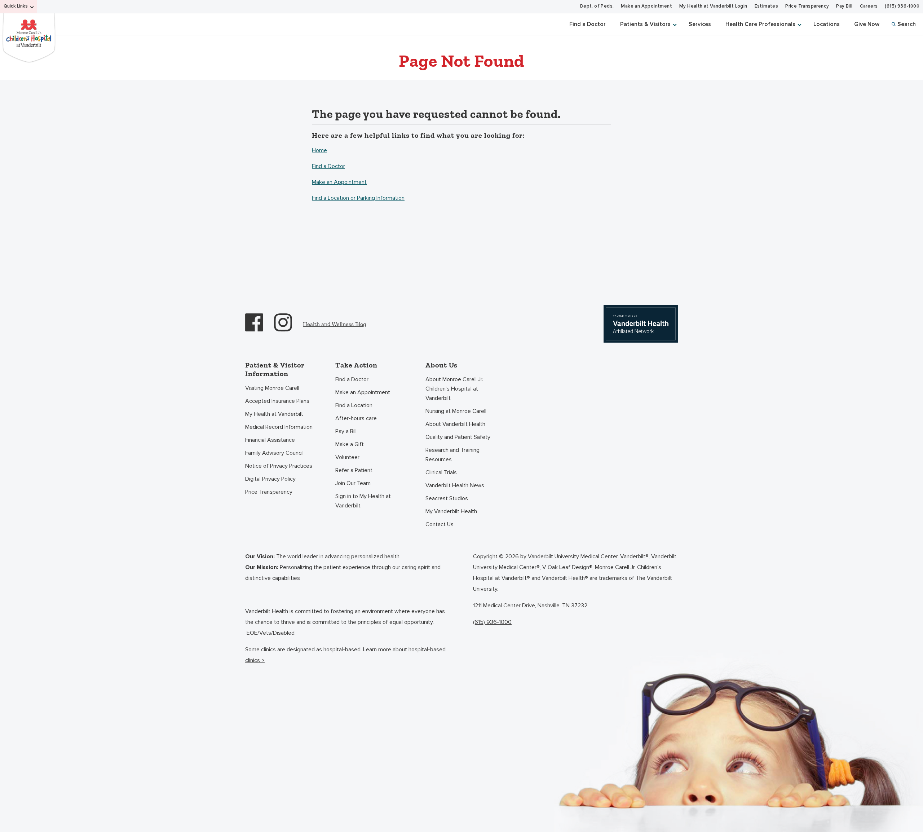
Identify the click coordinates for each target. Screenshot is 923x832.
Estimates (766, 6)
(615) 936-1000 (902, 6)
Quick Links (16, 6)
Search (906, 24)
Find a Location (353, 405)
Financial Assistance (270, 440)
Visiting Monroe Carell (272, 388)
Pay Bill (844, 6)
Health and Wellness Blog (334, 324)
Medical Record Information (279, 427)
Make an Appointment (646, 6)
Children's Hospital (29, 37)
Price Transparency (807, 6)
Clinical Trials (441, 472)
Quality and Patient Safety (457, 437)
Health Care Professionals (760, 24)
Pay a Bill (346, 431)
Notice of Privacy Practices (278, 466)
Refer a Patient (353, 470)
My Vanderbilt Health (451, 511)
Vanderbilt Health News (454, 485)
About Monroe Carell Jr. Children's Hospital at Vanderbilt (454, 389)
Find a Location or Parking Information (358, 198)
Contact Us (439, 524)
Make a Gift (349, 444)
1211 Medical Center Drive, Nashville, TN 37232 (530, 605)
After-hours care (356, 418)
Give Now (866, 24)
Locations (826, 24)
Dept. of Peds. (597, 6)
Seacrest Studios (446, 498)
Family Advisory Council (274, 453)
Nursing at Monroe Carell (455, 411)
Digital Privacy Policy (270, 479)
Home (319, 150)
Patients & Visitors (645, 24)
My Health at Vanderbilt (274, 414)
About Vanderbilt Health (455, 424)
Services (700, 24)
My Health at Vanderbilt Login (713, 6)
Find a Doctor (587, 24)
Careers (869, 6)
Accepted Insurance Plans (277, 401)
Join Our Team (353, 483)
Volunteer (347, 457)
